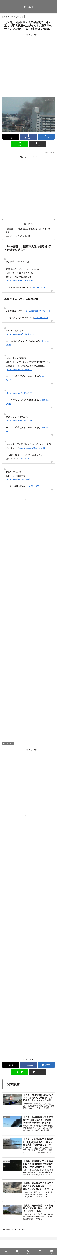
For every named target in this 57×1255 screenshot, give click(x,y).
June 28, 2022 (38, 287)
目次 (25, 223)
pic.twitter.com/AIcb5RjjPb (38, 310)
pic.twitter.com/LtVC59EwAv (19, 369)
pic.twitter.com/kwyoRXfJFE (19, 420)
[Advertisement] (28, 65)
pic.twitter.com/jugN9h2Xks (19, 479)
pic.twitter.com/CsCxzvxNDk (32, 447)
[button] (37, 144)
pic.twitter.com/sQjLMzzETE (19, 393)
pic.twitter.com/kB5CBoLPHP (20, 280)
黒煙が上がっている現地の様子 (19, 236)
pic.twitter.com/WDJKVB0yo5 (20, 334)
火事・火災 (9, 743)
